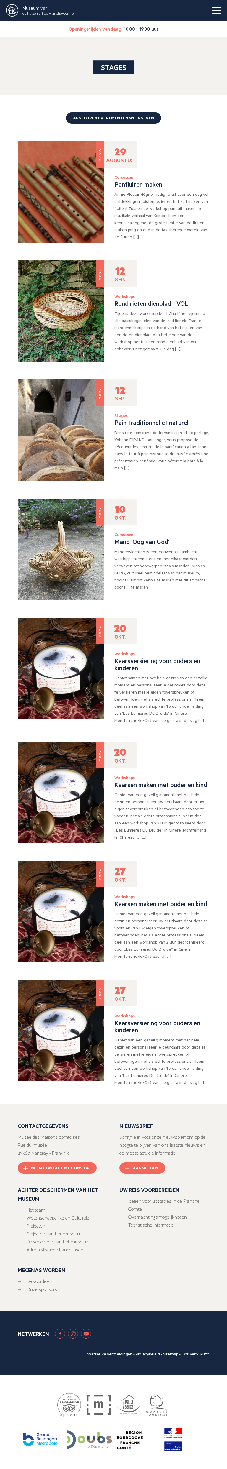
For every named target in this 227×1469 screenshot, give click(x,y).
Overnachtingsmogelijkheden (157, 1217)
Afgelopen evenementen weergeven (113, 118)
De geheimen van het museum (58, 1242)
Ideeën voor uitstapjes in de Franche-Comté (164, 1205)
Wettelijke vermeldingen (109, 1354)
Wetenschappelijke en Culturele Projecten (58, 1222)
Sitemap (170, 1354)
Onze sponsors (42, 1289)
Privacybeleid (148, 1354)
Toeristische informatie (151, 1225)
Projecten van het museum (54, 1234)
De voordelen (39, 1281)
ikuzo (204, 1354)
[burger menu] (216, 10)
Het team (36, 1210)
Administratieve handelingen (55, 1250)
